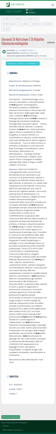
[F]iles (7, 29)
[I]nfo (7, 19)
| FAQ (5, 426)
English (31, 10)
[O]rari (25, 24)
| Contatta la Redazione (12, 430)
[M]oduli (19, 19)
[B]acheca (33, 19)
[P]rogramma (10, 24)
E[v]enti (48, 24)
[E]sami (36, 24)
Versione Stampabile (11, 417)
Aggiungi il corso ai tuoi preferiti (22, 63)
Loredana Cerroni (26, 50)
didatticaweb (14, 11)
